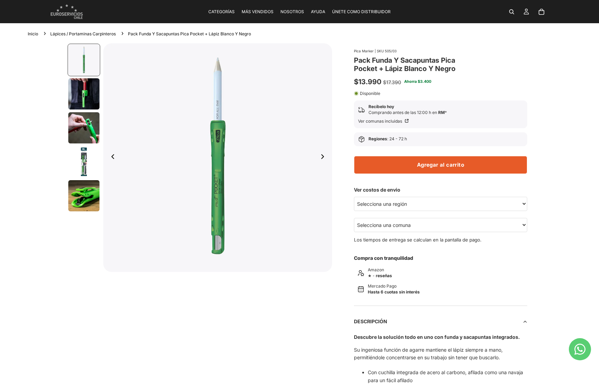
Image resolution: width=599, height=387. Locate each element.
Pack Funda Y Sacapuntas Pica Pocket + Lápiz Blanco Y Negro (189, 33)
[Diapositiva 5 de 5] (83, 195)
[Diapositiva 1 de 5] (83, 60)
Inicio (33, 33)
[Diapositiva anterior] (111, 157)
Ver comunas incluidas (380, 121)
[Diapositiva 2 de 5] (83, 93)
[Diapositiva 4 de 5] (83, 161)
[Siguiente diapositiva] (324, 157)
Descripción (370, 321)
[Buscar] (511, 11)
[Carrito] (541, 11)
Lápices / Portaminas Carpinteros (83, 33)
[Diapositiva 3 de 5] (83, 127)
